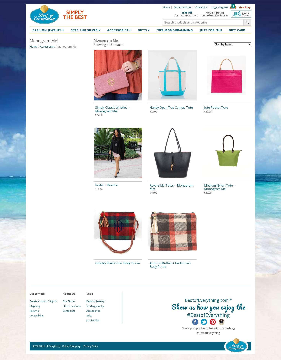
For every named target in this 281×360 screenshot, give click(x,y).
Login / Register (220, 7)
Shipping (35, 306)
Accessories (119, 30)
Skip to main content (102, 7)
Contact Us (201, 7)
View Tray (244, 7)
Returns (34, 310)
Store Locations (182, 7)
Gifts (144, 30)
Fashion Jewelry (48, 30)
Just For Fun (93, 320)
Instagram (224, 321)
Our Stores (69, 301)
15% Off (186, 12)
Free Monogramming (175, 30)
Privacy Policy (91, 346)
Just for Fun (211, 30)
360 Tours (241, 14)
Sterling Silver (85, 30)
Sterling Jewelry (95, 306)
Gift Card (237, 30)
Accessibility (37, 315)
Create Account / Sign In (43, 301)
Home (166, 7)
